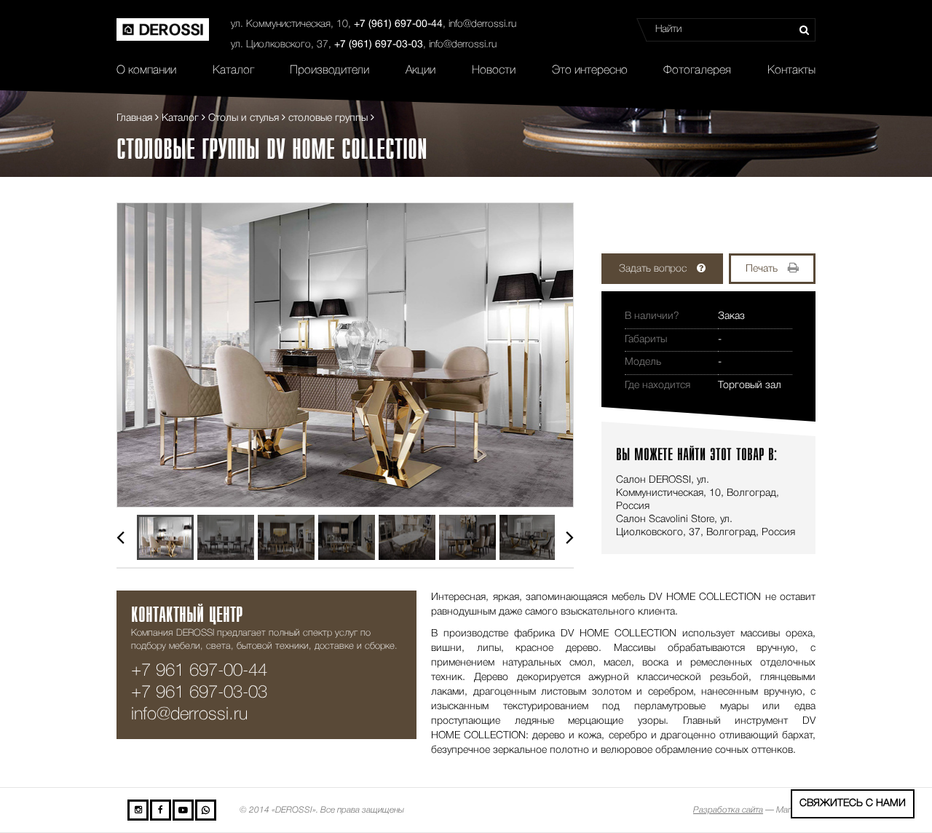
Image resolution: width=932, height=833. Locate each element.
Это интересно (590, 71)
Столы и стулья (243, 118)
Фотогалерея (697, 71)
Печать (762, 269)
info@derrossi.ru (482, 24)
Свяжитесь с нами (852, 803)
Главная (134, 118)
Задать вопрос (653, 269)
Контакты (791, 71)
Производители (329, 71)
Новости (494, 71)
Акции (420, 71)
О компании (146, 71)
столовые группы (328, 118)
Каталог (233, 71)
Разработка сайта (728, 810)
